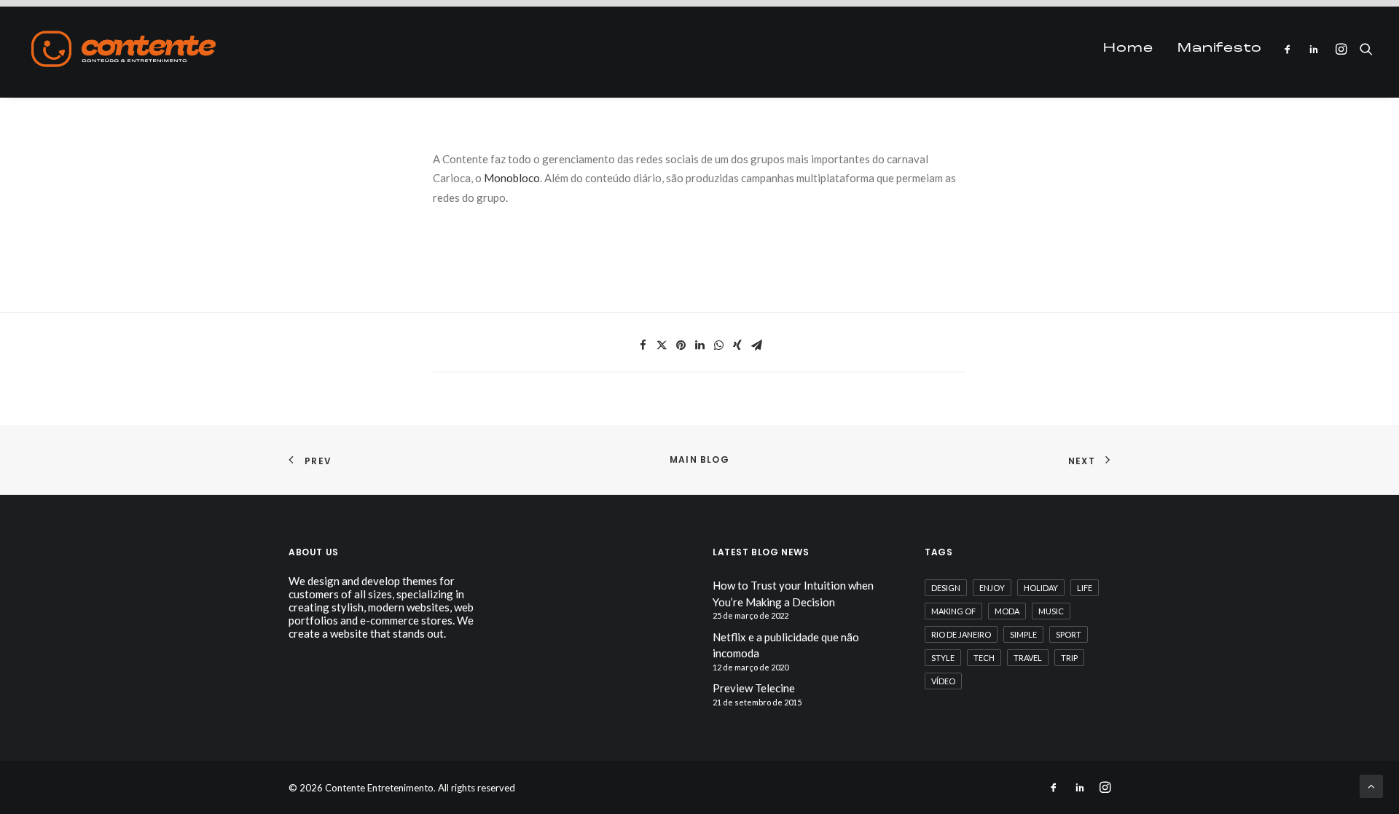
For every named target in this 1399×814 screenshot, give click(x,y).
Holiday (1041, 587)
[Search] (1363, 49)
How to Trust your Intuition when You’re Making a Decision (793, 593)
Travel (1028, 657)
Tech (984, 657)
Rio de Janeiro (961, 634)
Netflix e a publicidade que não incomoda (786, 645)
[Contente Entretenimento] (123, 49)
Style (943, 657)
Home (1128, 48)
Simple (1023, 634)
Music (1051, 611)
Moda (1007, 611)
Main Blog (699, 459)
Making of (953, 611)
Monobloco (512, 177)
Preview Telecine (754, 687)
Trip (1069, 657)
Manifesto (1219, 48)
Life (1084, 587)
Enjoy (992, 587)
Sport (1068, 634)
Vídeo (943, 681)
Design (945, 587)
